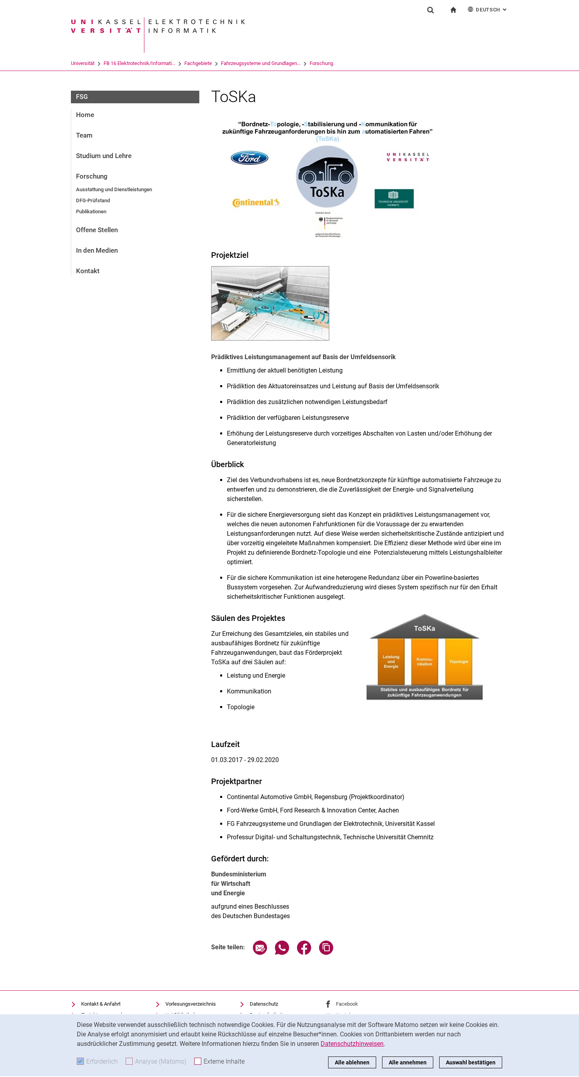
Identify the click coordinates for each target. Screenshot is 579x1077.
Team (84, 135)
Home (85, 115)
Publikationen (91, 211)
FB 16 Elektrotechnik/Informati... (139, 63)
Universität (83, 63)
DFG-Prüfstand (93, 200)
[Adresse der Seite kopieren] (326, 952)
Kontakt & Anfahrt (101, 1004)
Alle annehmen (408, 1062)
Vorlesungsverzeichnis (190, 1004)
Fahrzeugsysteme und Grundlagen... (261, 63)
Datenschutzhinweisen (352, 1043)
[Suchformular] (430, 10)
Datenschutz (264, 1004)
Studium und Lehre (104, 156)
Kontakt (88, 271)
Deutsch (492, 10)
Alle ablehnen (352, 1062)
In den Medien (97, 250)
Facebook (347, 1004)
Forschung (321, 63)
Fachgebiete (198, 63)
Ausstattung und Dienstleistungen (114, 189)
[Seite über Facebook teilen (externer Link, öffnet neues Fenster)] (304, 952)
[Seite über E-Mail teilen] (260, 952)
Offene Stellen (97, 230)
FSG (82, 97)
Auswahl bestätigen (470, 1062)
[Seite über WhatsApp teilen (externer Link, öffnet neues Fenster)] (282, 952)
